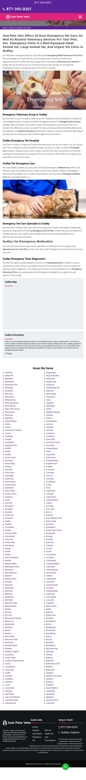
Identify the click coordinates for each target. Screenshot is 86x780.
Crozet (48, 551)
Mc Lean (8, 615)
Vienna (8, 427)
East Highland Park (53, 518)
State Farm (9, 472)
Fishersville (50, 491)
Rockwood (9, 506)
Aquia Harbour (52, 688)
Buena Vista (51, 615)
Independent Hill (52, 387)
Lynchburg (9, 654)
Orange (8, 548)
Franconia (50, 469)
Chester (49, 575)
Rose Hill (8, 503)
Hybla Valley (51, 394)
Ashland (49, 679)
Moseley (8, 581)
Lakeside (8, 691)
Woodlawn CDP (11, 384)
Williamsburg (10, 400)
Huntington (50, 397)
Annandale (50, 691)
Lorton (7, 663)
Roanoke (8, 512)
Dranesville (50, 533)
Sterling (8, 466)
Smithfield (9, 488)
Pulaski (8, 530)
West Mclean (10, 406)
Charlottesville (52, 585)
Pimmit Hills (10, 542)
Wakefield (9, 418)
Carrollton (50, 603)
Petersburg (9, 545)
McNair (8, 609)
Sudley (11, 28)
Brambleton (51, 633)
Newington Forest (12, 566)
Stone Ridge (10, 463)
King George (51, 381)
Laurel (7, 685)
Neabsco (8, 575)
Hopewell (50, 403)
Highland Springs (53, 412)
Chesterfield (51, 572)
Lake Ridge (9, 694)
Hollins (49, 409)
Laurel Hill (50, 703)
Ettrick (49, 512)
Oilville (7, 551)
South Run (9, 478)
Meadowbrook (10, 606)
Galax (48, 451)
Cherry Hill (50, 581)
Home (5, 28)
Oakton (8, 554)
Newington (9, 569)
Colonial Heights (52, 563)
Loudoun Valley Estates (14, 660)
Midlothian (9, 597)
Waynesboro (10, 412)
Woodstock (9, 381)
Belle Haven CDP (52, 663)
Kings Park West (52, 375)
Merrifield (9, 600)
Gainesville (50, 454)
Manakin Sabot (11, 645)
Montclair (9, 591)
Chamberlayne (52, 591)
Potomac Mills (11, 533)
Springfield (9, 475)
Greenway (50, 433)
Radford (8, 524)
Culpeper (49, 545)
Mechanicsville (11, 603)
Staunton (9, 469)
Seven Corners (10, 494)
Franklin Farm (51, 463)
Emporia (49, 515)
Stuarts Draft (10, 457)
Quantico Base (52, 700)
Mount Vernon (10, 578)
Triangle (8, 439)
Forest (48, 485)
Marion (8, 630)
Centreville (50, 594)
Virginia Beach (11, 421)
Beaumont (50, 670)
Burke (48, 609)
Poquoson (9, 539)
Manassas (9, 642)
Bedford (49, 666)
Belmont (49, 657)
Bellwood (50, 660)
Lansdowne (9, 688)
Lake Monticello (11, 700)
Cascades (50, 600)
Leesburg (8, 682)
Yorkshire (8, 372)
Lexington (9, 679)
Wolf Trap (9, 394)
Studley (8, 454)
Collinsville (50, 566)
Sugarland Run (11, 445)
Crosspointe (51, 554)
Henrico (49, 418)
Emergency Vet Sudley (23, 28)
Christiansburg (52, 569)
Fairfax (49, 503)
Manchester (10, 636)
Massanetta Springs (13, 618)
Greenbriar (50, 436)
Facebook (58, 764)
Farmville (50, 494)
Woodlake (9, 387)
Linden (7, 673)
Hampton (50, 427)
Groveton (50, 430)
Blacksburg (50, 645)
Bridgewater (51, 627)
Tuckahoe (9, 436)
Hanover (49, 424)
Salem (7, 500)
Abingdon (50, 697)
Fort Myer (50, 472)
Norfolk (8, 560)
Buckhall (49, 618)
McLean (8, 612)
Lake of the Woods (12, 697)
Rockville (8, 509)
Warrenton (9, 415)
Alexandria (50, 694)
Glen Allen (50, 445)
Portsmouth (10, 536)
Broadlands (50, 621)
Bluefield (49, 642)
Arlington (50, 685)
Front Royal (51, 457)
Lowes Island (10, 657)
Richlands (9, 518)
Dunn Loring (51, 521)
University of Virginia (13, 430)
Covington (50, 557)
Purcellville (9, 527)
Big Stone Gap (52, 648)
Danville (49, 539)
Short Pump (10, 491)
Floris (48, 488)
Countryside (51, 560)
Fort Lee (49, 475)
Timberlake (9, 442)
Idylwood (50, 391)
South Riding (10, 481)
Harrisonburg (51, 421)
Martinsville (9, 624)
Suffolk (8, 448)
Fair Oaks (50, 506)
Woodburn (9, 391)
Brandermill (50, 630)
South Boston (10, 485)
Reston (8, 521)
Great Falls (50, 439)
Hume (48, 400)
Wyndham (9, 378)
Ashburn (49, 682)
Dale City (49, 542)
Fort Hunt (50, 478)
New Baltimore (11, 572)
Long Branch (10, 666)
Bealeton (49, 673)
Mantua (8, 633)
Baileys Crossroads (53, 676)
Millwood (8, 594)
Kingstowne (51, 372)
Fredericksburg (52, 460)
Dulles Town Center (53, 530)
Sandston (9, 497)
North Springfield (12, 557)
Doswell (49, 536)
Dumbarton (50, 527)
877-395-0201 (43, 2)
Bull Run (49, 612)
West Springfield (11, 403)
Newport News (11, 563)
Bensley (49, 654)
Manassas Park (11, 639)
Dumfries (50, 524)
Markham (9, 627)
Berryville (49, 651)
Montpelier (9, 588)
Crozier (49, 548)
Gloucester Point (53, 442)
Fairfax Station (52, 500)
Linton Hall (9, 670)
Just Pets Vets (39, 764)
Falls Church (51, 497)
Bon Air (49, 639)
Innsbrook (50, 384)
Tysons (8, 433)
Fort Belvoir (50, 481)
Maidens (8, 648)
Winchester (9, 397)
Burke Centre (51, 606)
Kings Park (50, 378)
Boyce (48, 636)
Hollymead (50, 406)
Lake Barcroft (10, 703)
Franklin (49, 466)
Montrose (9, 585)
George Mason (52, 448)
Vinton (7, 424)
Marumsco (9, 621)
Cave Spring (51, 597)
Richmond (9, 515)
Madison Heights (12, 651)
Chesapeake (51, 578)
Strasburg (9, 460)
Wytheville (9, 375)
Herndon (49, 415)
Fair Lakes (50, 509)
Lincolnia (8, 676)
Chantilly (49, 588)
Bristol (48, 624)
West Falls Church (12, 409)
